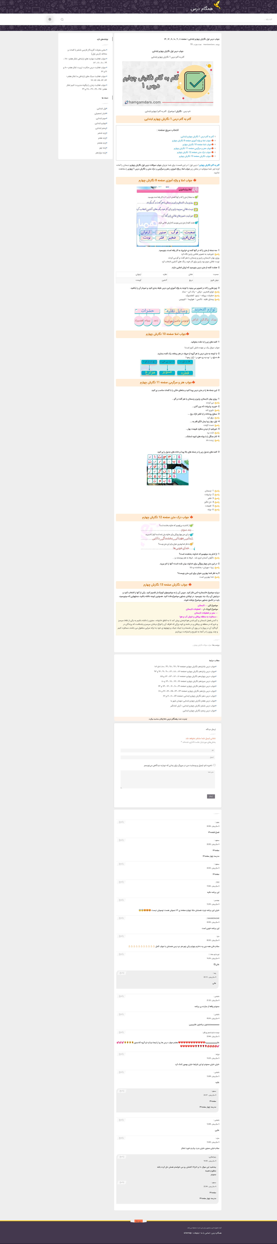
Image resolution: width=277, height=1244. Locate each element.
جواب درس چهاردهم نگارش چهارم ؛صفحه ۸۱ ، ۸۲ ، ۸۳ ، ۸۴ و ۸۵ (187, 676)
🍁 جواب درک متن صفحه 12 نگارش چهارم (195, 152)
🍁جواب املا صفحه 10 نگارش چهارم (198, 144)
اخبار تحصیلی (100, 113)
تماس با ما (205, 1233)
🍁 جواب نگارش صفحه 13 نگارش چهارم (196, 156)
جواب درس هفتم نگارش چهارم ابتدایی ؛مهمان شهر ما (193, 701)
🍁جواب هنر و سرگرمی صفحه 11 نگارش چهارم (194, 148)
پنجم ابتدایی (100, 128)
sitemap (188, 1233)
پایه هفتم (102, 138)
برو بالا (138, 1221)
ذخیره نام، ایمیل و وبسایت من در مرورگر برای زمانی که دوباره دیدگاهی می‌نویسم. (178, 765)
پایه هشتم (101, 143)
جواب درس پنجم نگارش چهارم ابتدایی (199, 710)
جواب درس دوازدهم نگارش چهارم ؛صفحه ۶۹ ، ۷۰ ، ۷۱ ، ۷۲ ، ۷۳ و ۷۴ (186, 686)
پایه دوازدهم (101, 153)
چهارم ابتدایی (100, 123)
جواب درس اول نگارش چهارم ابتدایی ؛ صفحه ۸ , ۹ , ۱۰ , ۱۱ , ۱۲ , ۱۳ (191, 39)
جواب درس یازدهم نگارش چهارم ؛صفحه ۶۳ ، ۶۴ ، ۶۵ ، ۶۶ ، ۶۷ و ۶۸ (187, 691)
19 (191, 44)
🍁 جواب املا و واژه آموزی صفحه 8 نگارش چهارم (193, 140)
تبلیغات (196, 1233)
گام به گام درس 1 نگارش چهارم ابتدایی (197, 136)
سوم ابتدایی (101, 118)
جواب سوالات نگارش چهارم (202, 645)
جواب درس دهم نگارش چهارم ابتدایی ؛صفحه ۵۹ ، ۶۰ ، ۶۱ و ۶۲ (189, 696)
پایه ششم (102, 133)
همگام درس (216, 1233)
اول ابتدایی (101, 108)
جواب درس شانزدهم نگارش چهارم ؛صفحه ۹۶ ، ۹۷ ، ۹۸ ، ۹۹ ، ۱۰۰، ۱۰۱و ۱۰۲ (185, 666)
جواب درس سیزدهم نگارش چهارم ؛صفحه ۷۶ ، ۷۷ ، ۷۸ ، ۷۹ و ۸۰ (188, 681)
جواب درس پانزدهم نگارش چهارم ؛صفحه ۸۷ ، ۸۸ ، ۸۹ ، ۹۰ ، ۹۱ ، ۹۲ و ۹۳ (184, 671)
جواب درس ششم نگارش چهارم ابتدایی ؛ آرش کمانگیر (193, 706)
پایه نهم (102, 148)
